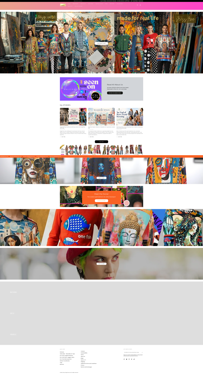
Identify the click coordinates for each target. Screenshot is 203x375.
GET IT (12, 313)
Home (82, 354)
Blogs (82, 358)
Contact (83, 351)
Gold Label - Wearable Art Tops (67, 353)
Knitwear (62, 352)
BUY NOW (13, 292)
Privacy (82, 365)
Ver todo (101, 141)
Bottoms (62, 364)
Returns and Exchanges (86, 367)
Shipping (83, 361)
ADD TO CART (101, 263)
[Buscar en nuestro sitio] (137, 5)
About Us (83, 356)
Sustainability (84, 353)
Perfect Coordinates (65, 360)
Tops (61, 362)
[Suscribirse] (142, 352)
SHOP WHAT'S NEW (101, 43)
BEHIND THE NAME (101, 200)
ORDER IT (13, 334)
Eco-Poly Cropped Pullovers (66, 355)
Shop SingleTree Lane (67, 372)
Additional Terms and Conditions (89, 363)
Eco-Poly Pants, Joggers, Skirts (67, 357)
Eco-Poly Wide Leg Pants (66, 359)
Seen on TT (83, 360)
